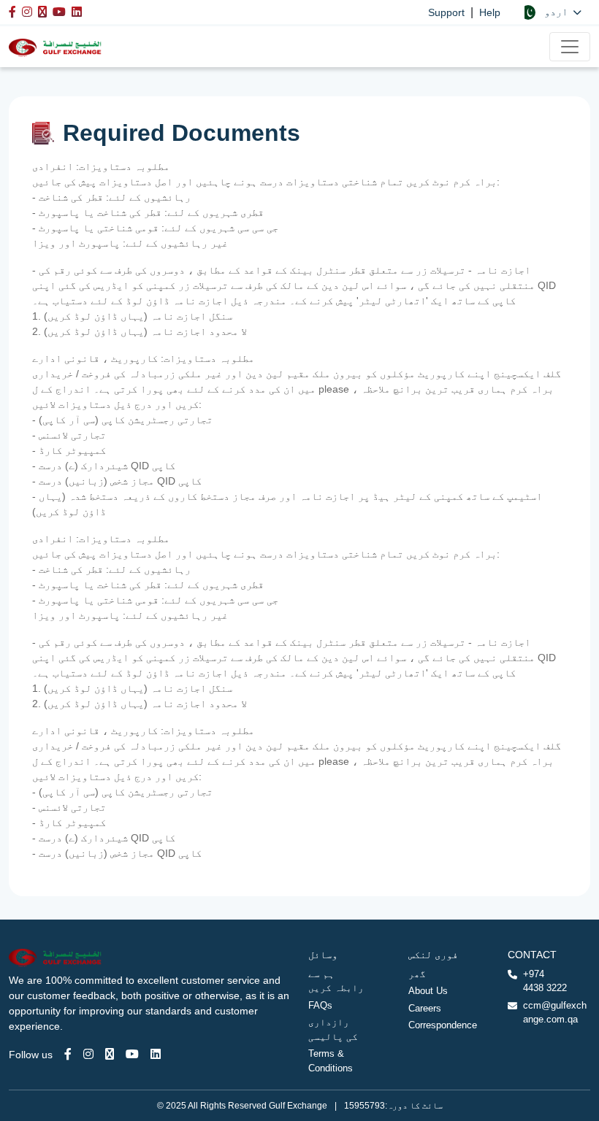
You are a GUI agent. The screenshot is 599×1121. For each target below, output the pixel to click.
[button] (551, 12)
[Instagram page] (88, 1054)
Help (489, 12)
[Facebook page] (68, 1054)
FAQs (320, 1005)
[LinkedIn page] (155, 1054)
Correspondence (442, 1025)
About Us (428, 990)
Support (446, 12)
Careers (424, 1008)
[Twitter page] (109, 1054)
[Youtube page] (132, 1054)
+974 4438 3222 (545, 981)
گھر (417, 973)
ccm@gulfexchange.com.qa (555, 1012)
